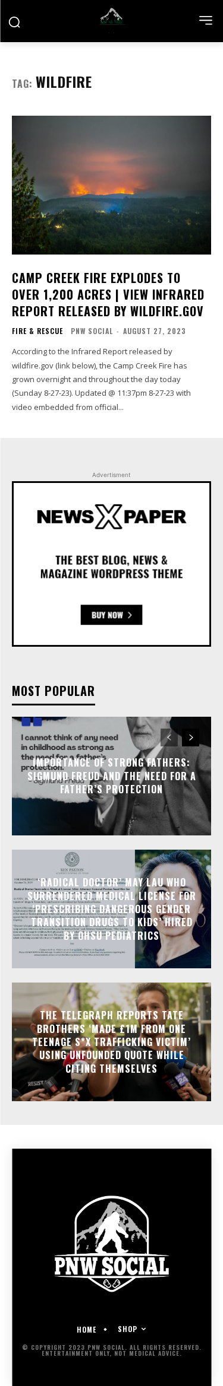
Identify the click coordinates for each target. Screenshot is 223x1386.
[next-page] (190, 737)
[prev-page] (169, 737)
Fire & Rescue (37, 331)
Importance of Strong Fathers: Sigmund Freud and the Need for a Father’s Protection (111, 776)
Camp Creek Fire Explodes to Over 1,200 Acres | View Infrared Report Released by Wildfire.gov (108, 294)
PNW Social (92, 331)
